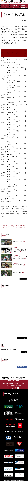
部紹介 (16, 383)
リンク (8, 386)
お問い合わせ (23, 7)
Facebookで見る (22, 366)
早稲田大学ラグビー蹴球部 (15, 1)
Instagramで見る (22, 338)
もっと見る (23, 278)
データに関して (22, 383)
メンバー (5, 7)
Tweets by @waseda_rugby (8, 349)
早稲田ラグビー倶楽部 (16, 386)
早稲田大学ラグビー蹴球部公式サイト (15, 378)
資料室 (13, 7)
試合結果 (23, 5)
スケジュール (14, 5)
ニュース (5, 5)
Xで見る (24, 352)
